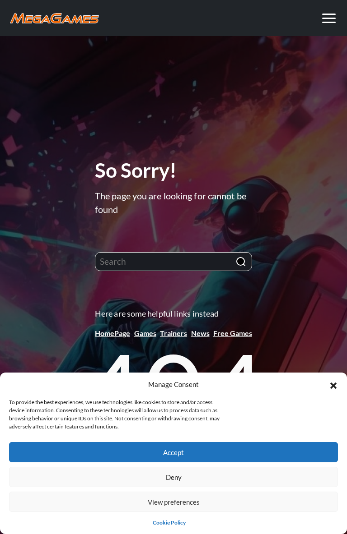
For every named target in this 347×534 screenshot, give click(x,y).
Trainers (173, 333)
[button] (333, 384)
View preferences (174, 502)
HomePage (112, 333)
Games (145, 333)
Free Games (232, 333)
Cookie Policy (169, 522)
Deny (174, 477)
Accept (173, 452)
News (200, 333)
